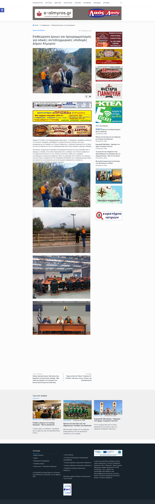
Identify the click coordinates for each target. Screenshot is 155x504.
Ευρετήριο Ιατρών (39, 463)
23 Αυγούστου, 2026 (49, 419)
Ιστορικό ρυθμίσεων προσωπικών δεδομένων (78, 465)
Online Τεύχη (98, 415)
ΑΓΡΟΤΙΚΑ (48, 3)
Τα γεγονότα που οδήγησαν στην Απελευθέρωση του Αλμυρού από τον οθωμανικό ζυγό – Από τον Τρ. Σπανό (108, 154)
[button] (2, 10)
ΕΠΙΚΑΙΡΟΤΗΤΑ (38, 3)
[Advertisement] (62, 351)
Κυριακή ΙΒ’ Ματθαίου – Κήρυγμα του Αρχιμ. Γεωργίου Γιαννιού (107, 420)
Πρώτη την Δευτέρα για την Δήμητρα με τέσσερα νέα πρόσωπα (77, 425)
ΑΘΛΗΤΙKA (57, 3)
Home (36, 25)
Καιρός (36, 458)
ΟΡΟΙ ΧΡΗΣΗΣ (68, 455)
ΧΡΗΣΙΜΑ (106, 3)
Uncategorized (44, 25)
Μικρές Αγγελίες (39, 455)
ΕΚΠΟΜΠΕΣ (87, 3)
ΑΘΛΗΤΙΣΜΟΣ (67, 420)
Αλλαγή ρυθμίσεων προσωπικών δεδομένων (77, 462)
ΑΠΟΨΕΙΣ (78, 3)
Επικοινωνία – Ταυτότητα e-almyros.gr (45, 466)
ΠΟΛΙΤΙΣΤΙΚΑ (68, 3)
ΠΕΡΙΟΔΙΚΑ (97, 3)
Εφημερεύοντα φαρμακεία (41, 461)
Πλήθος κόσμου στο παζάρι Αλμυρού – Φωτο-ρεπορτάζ (44, 424)
